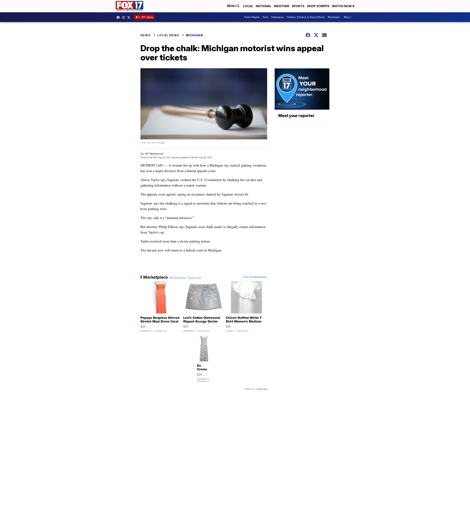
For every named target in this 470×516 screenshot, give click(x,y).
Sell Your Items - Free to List (185, 278)
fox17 (129, 17)
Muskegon (334, 17)
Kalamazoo (277, 17)
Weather (281, 6)
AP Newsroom (154, 153)
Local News (168, 35)
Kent (265, 17)
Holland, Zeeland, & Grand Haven (306, 17)
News (145, 35)
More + (348, 17)
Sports (298, 6)
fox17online (119, 17)
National (263, 6)
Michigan (194, 35)
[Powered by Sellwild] (261, 389)
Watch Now (342, 6)
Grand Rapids (252, 17)
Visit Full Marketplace (255, 277)
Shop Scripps (318, 6)
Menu (231, 6)
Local (248, 6)
